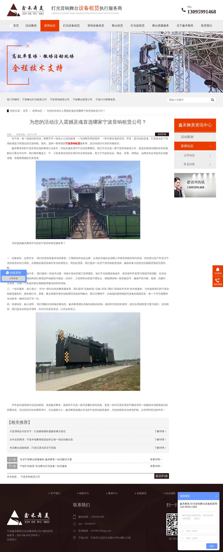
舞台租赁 (117, 25)
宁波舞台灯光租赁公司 (34, 99)
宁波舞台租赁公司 (82, 99)
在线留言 (142, 493)
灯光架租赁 (138, 25)
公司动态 (189, 155)
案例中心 (113, 493)
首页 (16, 25)
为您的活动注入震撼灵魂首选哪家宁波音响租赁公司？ (76, 111)
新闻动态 (49, 25)
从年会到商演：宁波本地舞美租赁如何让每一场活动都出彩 (41, 439)
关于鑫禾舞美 (185, 25)
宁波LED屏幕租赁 (105, 99)
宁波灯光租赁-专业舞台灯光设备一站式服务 (43, 466)
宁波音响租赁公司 (60, 99)
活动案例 (31, 25)
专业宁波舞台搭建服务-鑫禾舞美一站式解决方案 (46, 459)
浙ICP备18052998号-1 (28, 535)
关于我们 (55, 493)
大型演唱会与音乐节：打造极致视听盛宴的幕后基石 (38, 431)
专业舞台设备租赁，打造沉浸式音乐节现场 (33, 447)
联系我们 (206, 25)
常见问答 (189, 164)
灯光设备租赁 (71, 25)
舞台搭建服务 (160, 25)
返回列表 (162, 134)
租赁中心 (84, 493)
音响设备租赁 (95, 25)
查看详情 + (156, 459)
